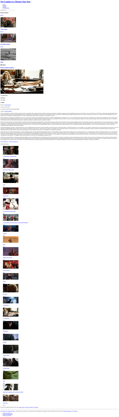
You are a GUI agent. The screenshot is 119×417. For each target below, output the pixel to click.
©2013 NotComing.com (13, 141)
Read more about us (67, 411)
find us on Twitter (29, 407)
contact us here (22, 407)
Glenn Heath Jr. (8, 104)
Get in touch (74, 411)
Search (1, 10)
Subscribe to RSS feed (7, 413)
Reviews (1, 15)
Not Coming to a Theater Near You (7, 411)
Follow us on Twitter (7, 415)
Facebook (36, 407)
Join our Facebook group (8, 414)
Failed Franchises (9, 67)
